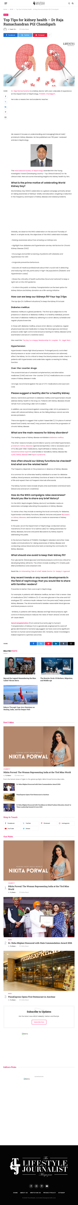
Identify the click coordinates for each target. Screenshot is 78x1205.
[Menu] (5, 3)
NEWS (10, 940)
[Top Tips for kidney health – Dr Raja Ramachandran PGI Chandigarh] (39, 63)
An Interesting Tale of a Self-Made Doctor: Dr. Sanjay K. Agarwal (44, 571)
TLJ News (8, 775)
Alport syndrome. (39, 454)
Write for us (35, 1193)
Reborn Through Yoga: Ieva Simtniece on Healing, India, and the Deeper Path (19, 708)
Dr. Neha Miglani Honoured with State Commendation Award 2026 (38, 784)
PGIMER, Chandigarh (47, 94)
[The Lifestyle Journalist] (39, 3)
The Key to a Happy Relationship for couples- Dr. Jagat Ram (46, 340)
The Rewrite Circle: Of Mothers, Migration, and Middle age (56, 679)
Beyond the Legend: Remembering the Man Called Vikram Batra (19, 679)
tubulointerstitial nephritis (21, 452)
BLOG (6, 15)
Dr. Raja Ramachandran (20, 91)
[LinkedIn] (5, 107)
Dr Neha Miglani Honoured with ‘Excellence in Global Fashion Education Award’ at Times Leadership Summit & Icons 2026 (43, 806)
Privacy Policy (49, 1193)
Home (15, 1193)
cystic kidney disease (19, 454)
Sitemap (61, 1193)
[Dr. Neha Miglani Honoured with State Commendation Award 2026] (9, 787)
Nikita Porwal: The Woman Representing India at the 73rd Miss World (37, 772)
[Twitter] (5, 102)
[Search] (72, 3)
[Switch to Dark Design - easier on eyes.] (69, 3)
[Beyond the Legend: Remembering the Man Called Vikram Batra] (20, 665)
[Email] (5, 117)
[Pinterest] (5, 112)
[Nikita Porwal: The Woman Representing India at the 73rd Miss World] (39, 746)
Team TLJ (13, 29)
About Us (24, 1193)
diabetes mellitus (57, 437)
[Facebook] (5, 96)
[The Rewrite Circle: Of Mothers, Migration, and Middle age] (57, 665)
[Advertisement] (44, 117)
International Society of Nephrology (29, 170)
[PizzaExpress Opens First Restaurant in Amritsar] (9, 797)
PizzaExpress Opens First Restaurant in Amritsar (32, 795)
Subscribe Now (39, 1022)
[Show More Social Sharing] (50, 35)
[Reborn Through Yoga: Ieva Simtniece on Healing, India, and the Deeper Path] (20, 694)
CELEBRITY (6, 769)
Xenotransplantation (20, 623)
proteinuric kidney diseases (22, 446)
